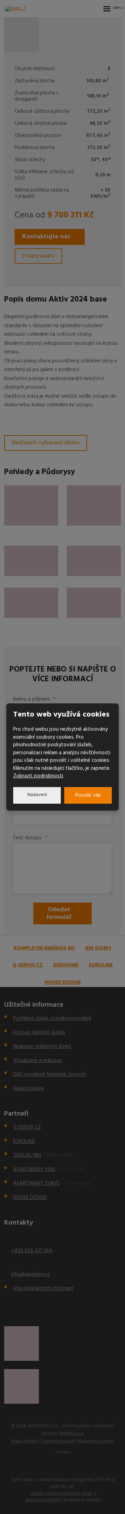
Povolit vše (88, 795)
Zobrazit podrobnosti (38, 776)
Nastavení (37, 794)
